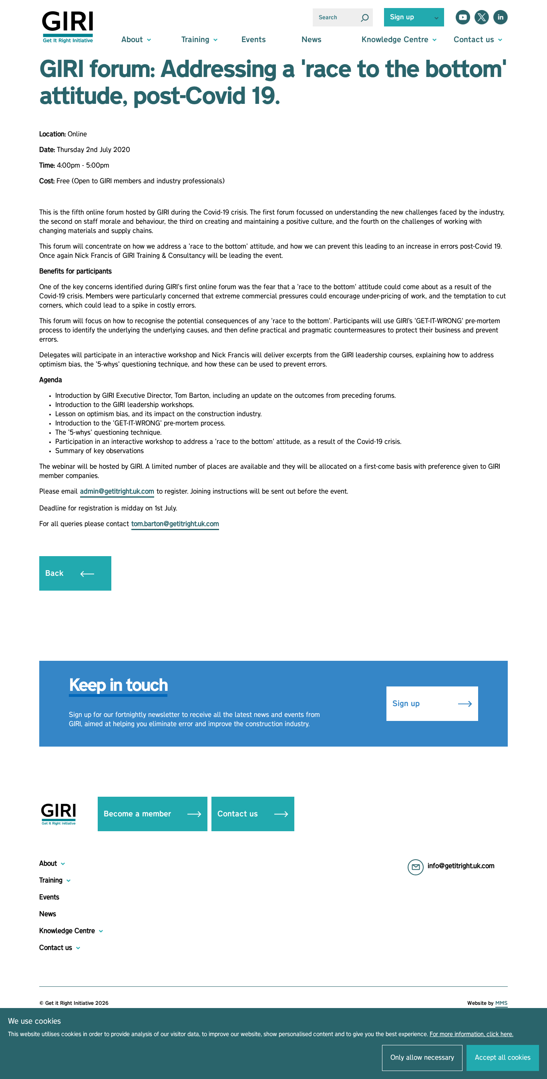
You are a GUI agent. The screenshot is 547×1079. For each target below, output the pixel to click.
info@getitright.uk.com (461, 866)
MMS (501, 1003)
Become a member (138, 814)
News (312, 39)
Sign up (407, 703)
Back (55, 573)
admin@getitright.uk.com (117, 491)
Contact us (238, 814)
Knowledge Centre (67, 931)
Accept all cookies (503, 1058)
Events (253, 39)
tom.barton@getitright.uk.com (175, 524)
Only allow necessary (422, 1058)
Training (50, 880)
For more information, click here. (471, 1034)
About (48, 863)
